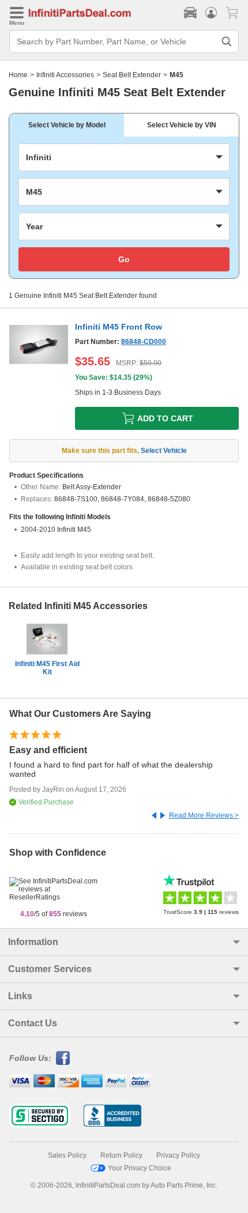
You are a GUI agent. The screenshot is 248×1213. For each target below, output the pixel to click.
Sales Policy (67, 1155)
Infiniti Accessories (65, 75)
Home (18, 75)
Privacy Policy (178, 1155)
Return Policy (121, 1155)
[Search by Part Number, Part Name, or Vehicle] (227, 41)
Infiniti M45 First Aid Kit (47, 668)
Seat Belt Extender (132, 75)
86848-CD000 (143, 342)
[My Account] (211, 13)
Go (124, 259)
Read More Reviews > (204, 815)
